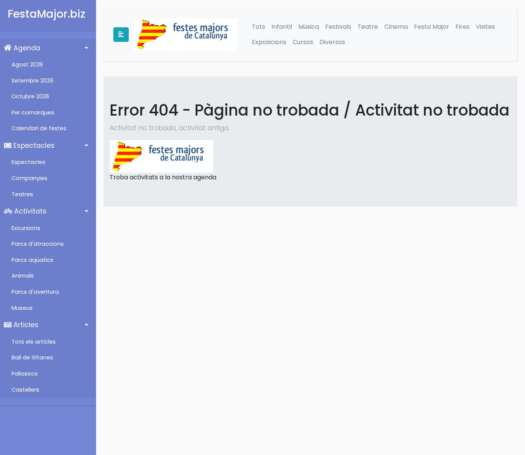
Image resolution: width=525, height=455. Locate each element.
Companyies (29, 178)
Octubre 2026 (30, 96)
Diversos (332, 42)
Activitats (29, 211)
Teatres (22, 194)
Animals (23, 276)
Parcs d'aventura (35, 292)
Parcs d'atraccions (38, 244)
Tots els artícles (34, 342)
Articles (25, 324)
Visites (485, 26)
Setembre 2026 (32, 80)
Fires (462, 26)
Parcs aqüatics (32, 260)
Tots (258, 26)
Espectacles (33, 145)
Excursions (26, 228)
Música (308, 26)
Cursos (302, 42)
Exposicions (269, 42)
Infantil (281, 26)
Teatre (367, 26)
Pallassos (25, 373)
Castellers (25, 390)
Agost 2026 (27, 64)
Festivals (338, 26)
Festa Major (431, 26)
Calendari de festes (39, 128)
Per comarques (33, 112)
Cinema (396, 26)
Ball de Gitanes (32, 357)
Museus (22, 308)
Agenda (26, 48)
